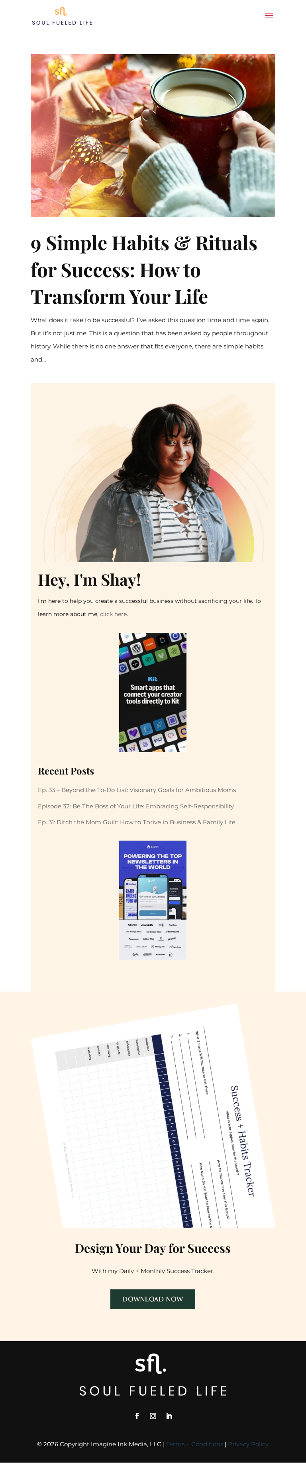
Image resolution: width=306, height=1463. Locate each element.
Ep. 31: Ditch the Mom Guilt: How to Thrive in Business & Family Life (136, 822)
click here (113, 614)
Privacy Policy (248, 1444)
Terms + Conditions (194, 1444)
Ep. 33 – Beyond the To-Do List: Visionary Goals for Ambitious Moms (137, 790)
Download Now (152, 1299)
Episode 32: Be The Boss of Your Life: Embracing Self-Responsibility (136, 806)
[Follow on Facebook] (137, 1416)
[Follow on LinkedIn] (169, 1416)
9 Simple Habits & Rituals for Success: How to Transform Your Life (144, 268)
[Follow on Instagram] (153, 1416)
